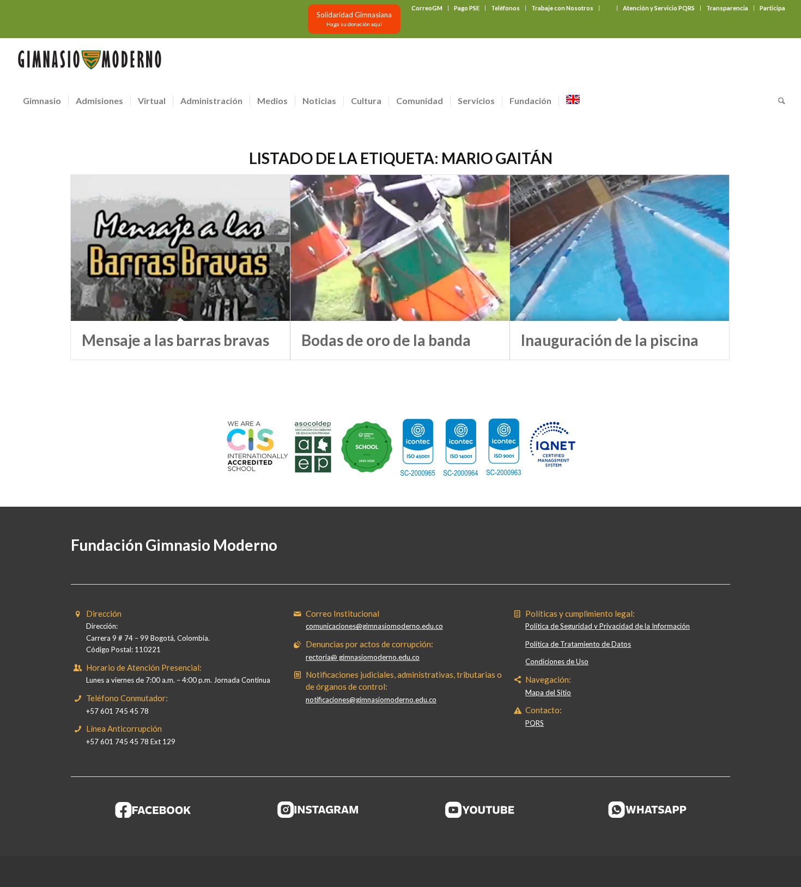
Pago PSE (467, 7)
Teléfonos (505, 7)
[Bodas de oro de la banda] (399, 248)
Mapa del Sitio (548, 692)
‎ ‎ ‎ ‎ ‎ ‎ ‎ (608, 7)
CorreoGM (426, 7)
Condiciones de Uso (556, 661)
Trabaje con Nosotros (562, 7)
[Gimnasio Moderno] (89, 62)
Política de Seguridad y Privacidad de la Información (607, 626)
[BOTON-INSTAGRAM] (318, 809)
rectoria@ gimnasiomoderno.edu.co (363, 657)
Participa (772, 7)
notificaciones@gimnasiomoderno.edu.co (371, 699)
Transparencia (727, 7)
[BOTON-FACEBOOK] (153, 809)
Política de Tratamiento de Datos (578, 644)
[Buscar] (778, 100)
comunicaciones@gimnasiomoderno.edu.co (374, 626)
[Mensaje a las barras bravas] (180, 248)
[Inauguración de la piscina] (619, 248)
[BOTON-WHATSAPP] (647, 809)
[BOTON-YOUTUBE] (483, 809)
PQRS (534, 723)
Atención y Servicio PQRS (659, 7)
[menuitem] (427, 8)
